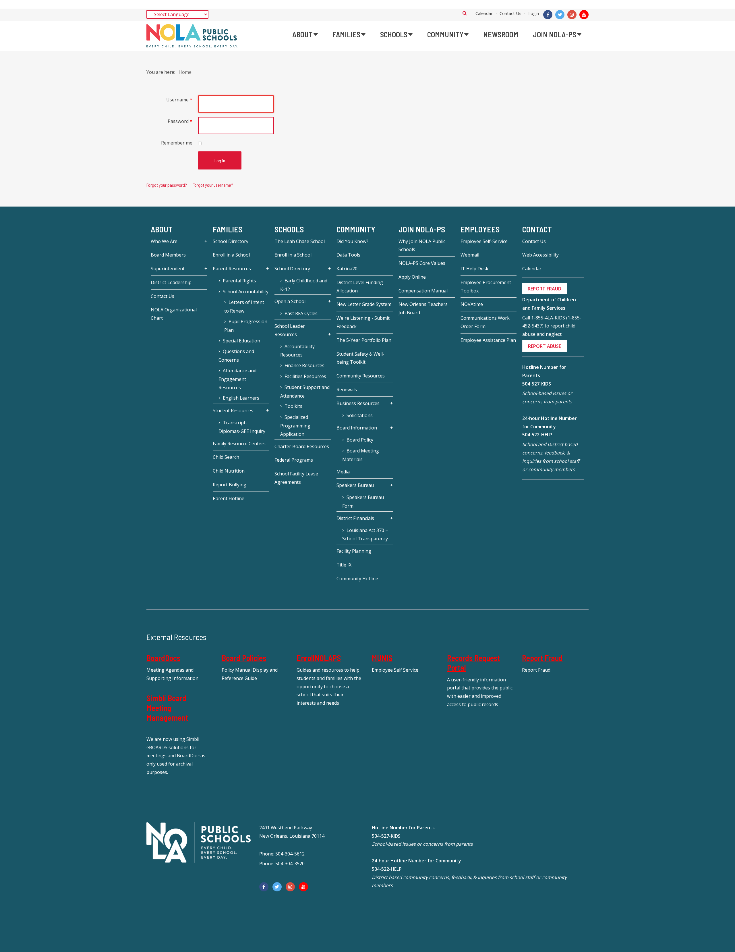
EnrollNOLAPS (319, 658)
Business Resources (358, 403)
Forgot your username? (213, 185)
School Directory (230, 241)
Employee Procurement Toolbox (486, 286)
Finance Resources (304, 365)
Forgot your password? (166, 185)
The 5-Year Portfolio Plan (363, 340)
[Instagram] (572, 14)
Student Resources (233, 410)
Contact (537, 229)
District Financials (355, 518)
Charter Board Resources (301, 446)
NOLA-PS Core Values (422, 263)
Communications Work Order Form (485, 322)
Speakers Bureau (355, 485)
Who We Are (164, 241)
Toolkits (293, 406)
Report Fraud (542, 658)
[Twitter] (559, 14)
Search (465, 13)
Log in (219, 160)
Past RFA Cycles (301, 313)
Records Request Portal (473, 662)
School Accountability (245, 291)
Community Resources (360, 376)
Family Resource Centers (239, 443)
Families (227, 229)
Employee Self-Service (484, 241)
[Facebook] (547, 14)
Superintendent (168, 268)
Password (180, 121)
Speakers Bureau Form (363, 501)
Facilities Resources (305, 376)
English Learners (241, 398)
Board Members (168, 255)
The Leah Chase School (299, 241)
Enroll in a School (231, 255)
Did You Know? (352, 241)
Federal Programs (293, 460)
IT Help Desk (474, 268)
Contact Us (510, 13)
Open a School (289, 301)
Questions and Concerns (236, 355)
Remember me (176, 143)
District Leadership (171, 282)
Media (343, 472)
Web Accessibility (540, 255)
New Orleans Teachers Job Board (423, 308)
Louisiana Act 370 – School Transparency (365, 534)
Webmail (470, 255)
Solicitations (360, 415)
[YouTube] (584, 14)
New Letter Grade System (363, 304)
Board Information (356, 428)
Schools (289, 229)
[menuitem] (305, 34)
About (162, 229)
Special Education (241, 341)
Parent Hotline (228, 498)
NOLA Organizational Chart (174, 314)
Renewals (346, 389)
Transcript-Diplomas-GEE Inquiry (241, 426)
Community (355, 229)
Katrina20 (346, 268)
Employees (480, 229)
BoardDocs (163, 658)
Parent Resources (232, 268)
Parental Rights (239, 280)
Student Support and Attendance (305, 391)
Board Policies (244, 658)
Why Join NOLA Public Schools (422, 245)
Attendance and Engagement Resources (237, 379)
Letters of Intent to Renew (244, 306)
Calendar (484, 13)
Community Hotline (357, 578)
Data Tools (348, 255)
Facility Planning (353, 551)
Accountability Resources (297, 350)
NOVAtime (472, 304)
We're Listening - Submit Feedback (363, 322)
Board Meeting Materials (360, 455)
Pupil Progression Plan (245, 325)
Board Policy (360, 440)
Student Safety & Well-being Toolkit (360, 358)
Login (533, 13)
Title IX (343, 565)
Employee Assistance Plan (488, 340)
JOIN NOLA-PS (422, 229)
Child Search (226, 457)
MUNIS (382, 658)
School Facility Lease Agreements (296, 478)
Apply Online (412, 277)
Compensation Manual (423, 291)
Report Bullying (229, 484)
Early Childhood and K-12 (303, 284)
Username (179, 100)
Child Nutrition (229, 471)
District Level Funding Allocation (359, 286)
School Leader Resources (289, 330)
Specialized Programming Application (295, 425)
